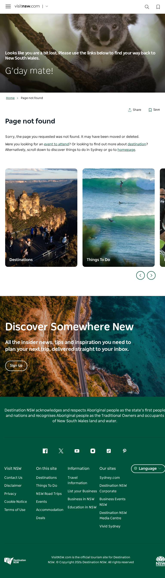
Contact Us (13, 477)
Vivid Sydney (110, 526)
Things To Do (46, 485)
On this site (46, 469)
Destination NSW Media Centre (113, 515)
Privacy (10, 493)
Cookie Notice (15, 501)
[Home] (27, 7)
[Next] (151, 275)
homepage (126, 150)
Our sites (107, 469)
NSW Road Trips (49, 493)
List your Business (82, 491)
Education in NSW (82, 507)
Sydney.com (109, 477)
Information (78, 469)
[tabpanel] (82, 46)
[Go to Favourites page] (158, 6)
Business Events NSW (112, 501)
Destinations (46, 477)
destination (137, 144)
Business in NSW (81, 499)
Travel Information (77, 480)
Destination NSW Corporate (113, 488)
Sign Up (16, 365)
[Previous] (140, 275)
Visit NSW (12, 469)
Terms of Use (14, 510)
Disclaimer (13, 485)
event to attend (56, 144)
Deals (40, 518)
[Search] (147, 7)
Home (10, 98)
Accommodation (49, 510)
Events (41, 501)
